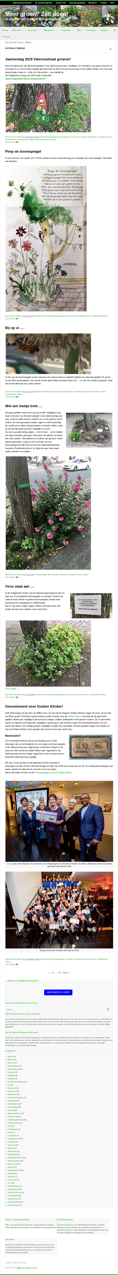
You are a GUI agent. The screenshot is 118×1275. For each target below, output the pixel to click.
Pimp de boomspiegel (23, 151)
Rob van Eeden (15, 137)
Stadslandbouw (14, 1170)
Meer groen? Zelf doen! (36, 14)
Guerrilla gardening (77, 3)
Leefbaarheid (23, 140)
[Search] (108, 1009)
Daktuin (11, 1079)
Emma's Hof (12, 1094)
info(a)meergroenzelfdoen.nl (21, 1227)
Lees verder (10, 142)
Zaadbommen (13, 1199)
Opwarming (12, 1151)
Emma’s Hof (61, 3)
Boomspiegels (64, 137)
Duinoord (74, 137)
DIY (9, 1085)
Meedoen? (92, 3)
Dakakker (11, 1076)
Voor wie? (32, 30)
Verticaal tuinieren (15, 1192)
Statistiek (11, 1174)
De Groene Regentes (43, 3)
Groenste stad (13, 1117)
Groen (109, 137)
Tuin (9, 1183)
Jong (10, 1126)
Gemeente (92, 137)
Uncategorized (13, 1189)
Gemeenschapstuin (15, 1098)
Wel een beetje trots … (23, 406)
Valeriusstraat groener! (22, 3)
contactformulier (50, 1227)
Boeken (104, 30)
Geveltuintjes (13, 1104)
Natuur (31, 140)
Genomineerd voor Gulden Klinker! (34, 706)
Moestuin (11, 1145)
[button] (59, 824)
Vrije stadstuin (13, 1196)
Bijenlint (39, 392)
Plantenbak (12, 1155)
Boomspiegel (52, 137)
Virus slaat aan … (19, 586)
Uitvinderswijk (13, 1186)
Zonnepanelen (13, 1205)
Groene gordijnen (14, 1113)
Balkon (10, 1057)
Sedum (53, 140)
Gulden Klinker (11, 140)
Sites (79, 30)
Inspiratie (65, 30)
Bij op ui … (14, 328)
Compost (11, 1072)
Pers (112, 3)
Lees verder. (31, 1045)
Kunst (10, 1132)
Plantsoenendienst (42, 140)
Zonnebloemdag (14, 1202)
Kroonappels (13, 1129)
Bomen (43, 137)
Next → (66, 973)
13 (60, 973)
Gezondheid (101, 137)
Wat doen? (49, 30)
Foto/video (91, 30)
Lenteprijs (11, 1142)
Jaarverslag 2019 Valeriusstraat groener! (38, 59)
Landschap (12, 1136)
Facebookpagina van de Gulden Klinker (53, 772)
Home (5, 30)
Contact (103, 3)
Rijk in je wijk (13, 1164)
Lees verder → (12, 688)
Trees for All (12, 1180)
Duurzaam (83, 137)
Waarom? (16, 30)
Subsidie (11, 1177)
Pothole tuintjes (14, 1161)
